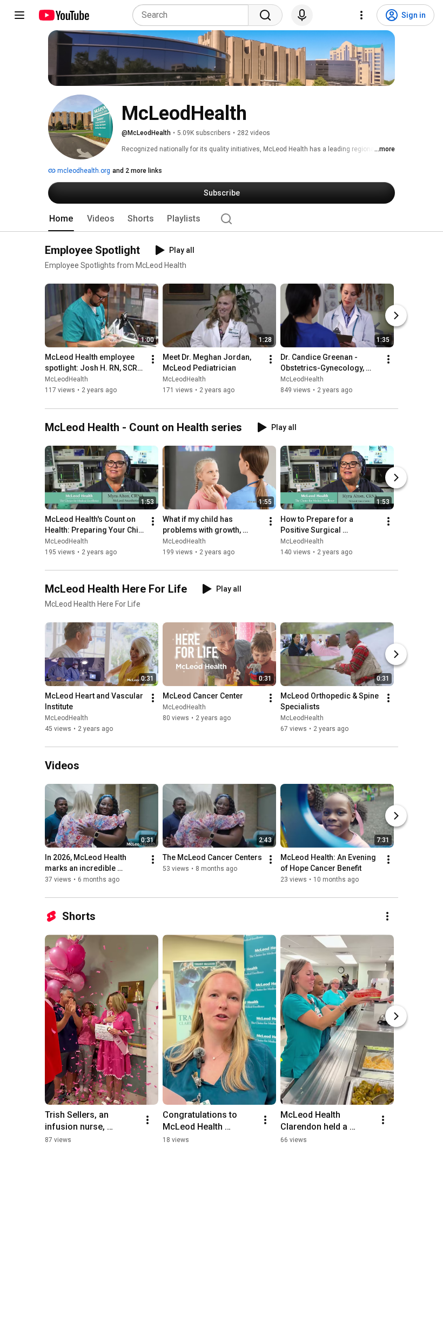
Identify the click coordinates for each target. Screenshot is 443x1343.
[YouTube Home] (63, 15)
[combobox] (194, 15)
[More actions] (153, 360)
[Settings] (361, 15)
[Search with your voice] (302, 15)
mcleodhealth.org (83, 170)
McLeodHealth (66, 380)
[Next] (396, 316)
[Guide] (19, 15)
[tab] (61, 219)
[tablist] (221, 219)
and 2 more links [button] (137, 170)
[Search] (265, 15)
